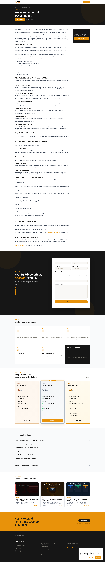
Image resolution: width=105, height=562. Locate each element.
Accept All (98, 557)
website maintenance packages (46, 217)
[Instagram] (20, 551)
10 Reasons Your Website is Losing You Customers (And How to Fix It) (27, 500)
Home (36, 2)
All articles (87, 479)
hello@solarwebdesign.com (76, 2)
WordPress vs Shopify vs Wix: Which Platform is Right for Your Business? (77, 500)
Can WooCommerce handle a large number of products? (26, 447)
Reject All (91, 557)
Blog (56, 2)
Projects (51, 2)
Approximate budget (58, 278)
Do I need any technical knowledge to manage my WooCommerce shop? (30, 440)
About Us (40, 2)
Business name (57, 266)
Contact (55, 548)
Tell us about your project (59, 284)
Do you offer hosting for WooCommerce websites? (25, 458)
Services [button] (45, 2)
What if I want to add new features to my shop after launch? (27, 465)
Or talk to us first (29, 19)
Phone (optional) (75, 266)
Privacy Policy (83, 560)
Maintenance (43, 554)
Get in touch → (70, 361)
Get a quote (86, 2)
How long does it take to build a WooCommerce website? (26, 461)
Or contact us (81, 40)
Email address (74, 261)
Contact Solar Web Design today (54, 232)
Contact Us (60, 2)
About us (56, 543)
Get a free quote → (20, 19)
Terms (89, 560)
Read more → (35, 505)
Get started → (27, 420)
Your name (57, 261)
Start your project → (84, 520)
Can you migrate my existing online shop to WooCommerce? (27, 444)
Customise (84, 557)
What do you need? (58, 271)
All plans (88, 377)
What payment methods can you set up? (23, 451)
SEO (41, 552)
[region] (91, 554)
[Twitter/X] (16, 551)
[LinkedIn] (18, 551)
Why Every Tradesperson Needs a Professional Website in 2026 (52, 500)
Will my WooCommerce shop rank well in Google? (25, 454)
